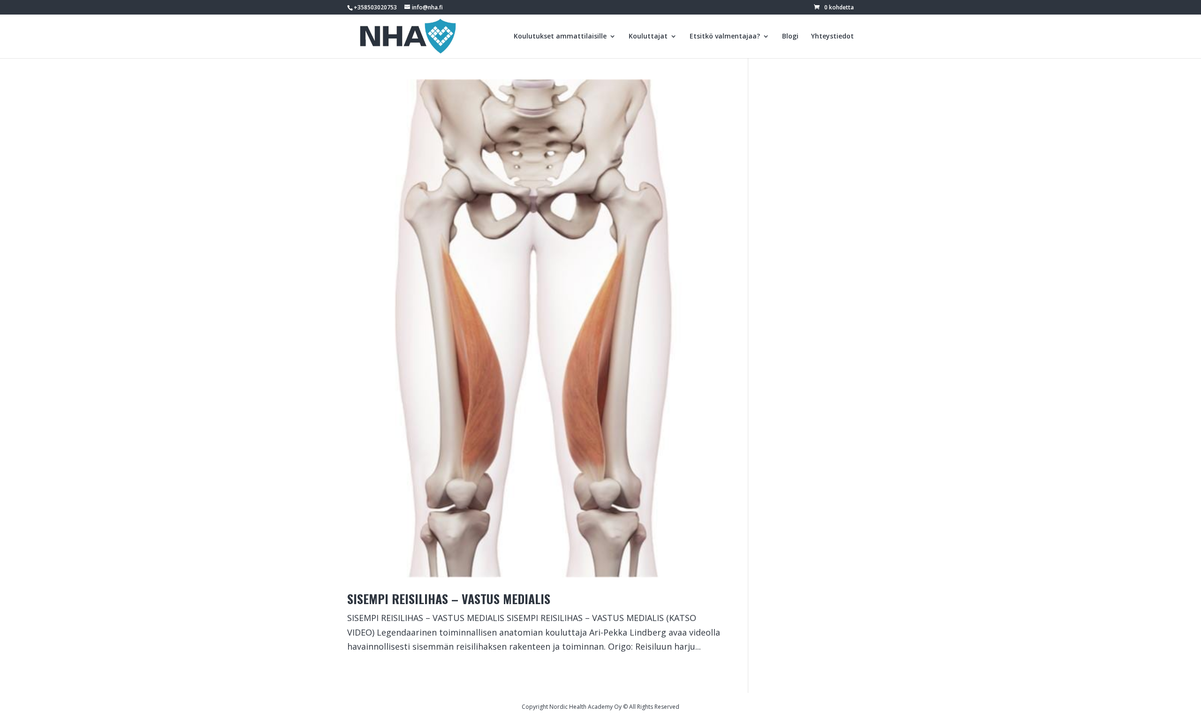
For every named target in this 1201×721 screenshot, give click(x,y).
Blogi (790, 36)
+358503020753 (375, 7)
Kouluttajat (648, 36)
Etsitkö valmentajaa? (725, 36)
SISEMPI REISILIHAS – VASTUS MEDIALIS (448, 599)
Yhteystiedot (832, 36)
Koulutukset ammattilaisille (560, 36)
